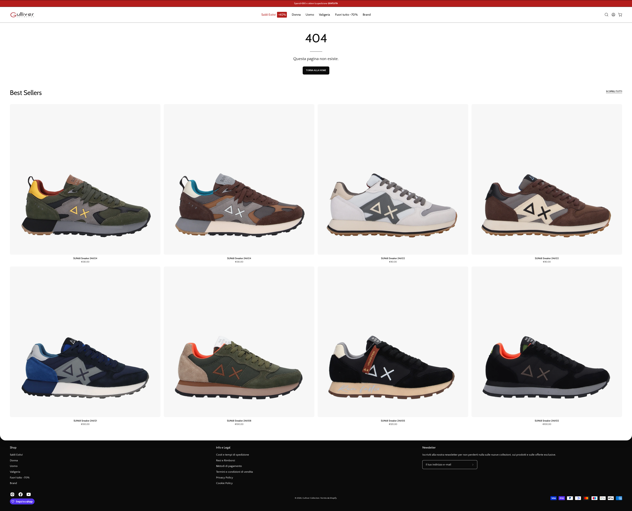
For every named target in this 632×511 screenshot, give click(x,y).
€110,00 (393, 262)
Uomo (14, 466)
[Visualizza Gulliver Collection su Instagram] (12, 494)
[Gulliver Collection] (22, 14)
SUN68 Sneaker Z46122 (393, 258)
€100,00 (85, 424)
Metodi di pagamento (229, 466)
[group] (316, 3)
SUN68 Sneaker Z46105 (393, 421)
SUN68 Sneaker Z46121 (85, 421)
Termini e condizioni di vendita (234, 471)
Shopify (333, 498)
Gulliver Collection (311, 498)
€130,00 (85, 262)
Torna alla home (316, 70)
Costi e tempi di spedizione (232, 454)
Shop (13, 447)
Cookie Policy (224, 483)
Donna (14, 460)
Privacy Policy (224, 477)
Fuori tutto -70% (19, 477)
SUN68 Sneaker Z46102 (547, 421)
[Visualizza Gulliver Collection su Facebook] (20, 494)
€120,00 (393, 424)
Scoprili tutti (614, 91)
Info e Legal (223, 447)
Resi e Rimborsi (225, 460)
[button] (274, 15)
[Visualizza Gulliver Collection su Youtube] (28, 494)
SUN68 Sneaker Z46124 (85, 258)
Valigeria (15, 471)
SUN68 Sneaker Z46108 (239, 421)
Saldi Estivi (16, 454)
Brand (13, 483)
